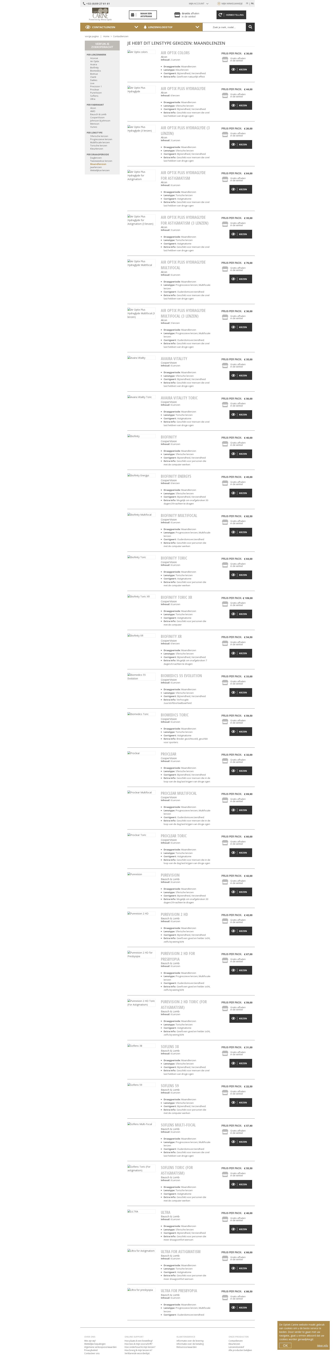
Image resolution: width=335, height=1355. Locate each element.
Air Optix (94, 61)
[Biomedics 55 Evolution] (141, 676)
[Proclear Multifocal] (141, 792)
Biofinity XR (171, 636)
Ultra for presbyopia (179, 1290)
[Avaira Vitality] (141, 358)
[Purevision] (141, 874)
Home (106, 36)
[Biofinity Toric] (141, 557)
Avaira (93, 64)
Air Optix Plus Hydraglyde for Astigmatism (183, 175)
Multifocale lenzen (100, 142)
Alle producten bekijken (240, 1350)
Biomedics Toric (175, 715)
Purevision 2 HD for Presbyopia (178, 956)
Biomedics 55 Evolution (181, 675)
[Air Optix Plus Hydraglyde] (141, 89)
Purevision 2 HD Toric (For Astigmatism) (184, 1004)
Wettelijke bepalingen (95, 1343)
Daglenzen (96, 157)
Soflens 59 (170, 1085)
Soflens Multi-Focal (178, 1125)
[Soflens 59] (141, 1085)
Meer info (322, 1345)
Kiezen (243, 69)
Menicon (94, 123)
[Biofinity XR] (141, 636)
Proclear (94, 89)
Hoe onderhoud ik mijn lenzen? (140, 1347)
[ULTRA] (141, 1211)
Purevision (170, 875)
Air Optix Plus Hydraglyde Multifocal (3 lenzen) (183, 313)
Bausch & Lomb (98, 114)
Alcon (93, 108)
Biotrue (94, 73)
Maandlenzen (98, 164)
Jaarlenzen (96, 167)
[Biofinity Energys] (141, 475)
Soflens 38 (170, 1046)
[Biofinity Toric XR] (141, 596)
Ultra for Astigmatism (181, 1251)
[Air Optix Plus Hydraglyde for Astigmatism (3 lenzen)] (141, 220)
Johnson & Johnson (100, 120)
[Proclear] (141, 753)
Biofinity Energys (176, 476)
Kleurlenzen (96, 148)
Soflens (94, 95)
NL (252, 3)
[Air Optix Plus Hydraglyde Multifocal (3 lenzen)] (141, 313)
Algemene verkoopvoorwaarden (100, 1347)
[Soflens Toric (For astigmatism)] (141, 1168)
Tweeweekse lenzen (101, 160)
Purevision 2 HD (174, 914)
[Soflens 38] (141, 1046)
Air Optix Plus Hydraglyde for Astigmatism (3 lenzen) (185, 220)
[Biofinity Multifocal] (141, 515)
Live (92, 83)
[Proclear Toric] (141, 835)
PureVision (96, 92)
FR (247, 3)
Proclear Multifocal (179, 793)
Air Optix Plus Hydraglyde (183, 88)
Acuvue (94, 58)
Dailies (93, 80)
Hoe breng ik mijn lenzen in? (138, 1350)
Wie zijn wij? (90, 1340)
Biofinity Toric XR (176, 597)
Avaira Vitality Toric (179, 398)
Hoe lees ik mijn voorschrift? (138, 1343)
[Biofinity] (141, 436)
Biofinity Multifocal (179, 515)
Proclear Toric (174, 836)
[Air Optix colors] (141, 52)
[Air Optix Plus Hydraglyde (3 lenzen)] (141, 129)
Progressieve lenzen (101, 139)
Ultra (92, 98)
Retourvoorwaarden (187, 1347)
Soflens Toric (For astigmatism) (177, 1170)
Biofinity (94, 67)
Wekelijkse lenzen (100, 170)
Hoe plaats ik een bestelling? (139, 1340)
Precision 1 (96, 86)
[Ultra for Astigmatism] (141, 1251)
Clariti (93, 77)
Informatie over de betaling (190, 1343)
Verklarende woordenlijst (137, 1353)
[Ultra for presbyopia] (141, 1290)
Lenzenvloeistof (160, 27)
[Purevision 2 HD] (141, 913)
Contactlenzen (103, 27)
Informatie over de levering (190, 1340)
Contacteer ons (91, 1353)
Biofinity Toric (174, 558)
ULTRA (165, 1212)
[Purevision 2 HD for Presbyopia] (141, 954)
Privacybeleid (91, 1350)
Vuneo (93, 126)
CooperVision (97, 117)
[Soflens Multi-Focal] (141, 1124)
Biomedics (95, 70)
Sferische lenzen (99, 136)
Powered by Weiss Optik (100, 19)
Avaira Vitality (174, 358)
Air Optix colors (175, 52)
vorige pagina (92, 36)
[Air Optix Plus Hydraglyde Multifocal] (141, 263)
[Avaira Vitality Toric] (141, 397)
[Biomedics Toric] (141, 714)
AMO (92, 111)
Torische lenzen (98, 145)
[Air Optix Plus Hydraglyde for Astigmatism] (141, 175)
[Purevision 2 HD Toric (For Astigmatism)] (141, 1003)
